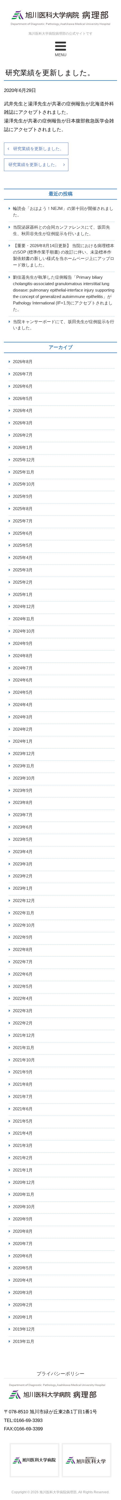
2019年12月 (24, 1329)
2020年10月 (24, 1206)
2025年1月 (23, 594)
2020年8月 (23, 1231)
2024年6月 (23, 680)
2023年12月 (24, 753)
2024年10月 (24, 631)
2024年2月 (23, 729)
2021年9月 (23, 1072)
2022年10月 (24, 925)
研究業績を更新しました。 (38, 148)
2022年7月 (23, 961)
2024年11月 (23, 618)
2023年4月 (23, 851)
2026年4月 (23, 410)
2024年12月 (24, 606)
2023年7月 (23, 814)
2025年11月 (23, 472)
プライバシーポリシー (60, 1373)
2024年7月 (23, 668)
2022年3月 (23, 1010)
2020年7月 (23, 1243)
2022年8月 (23, 949)
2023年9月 (23, 790)
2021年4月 (23, 1133)
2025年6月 (23, 533)
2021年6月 (23, 1108)
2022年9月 (23, 937)
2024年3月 (23, 716)
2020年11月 (23, 1194)
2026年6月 (23, 386)
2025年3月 (23, 569)
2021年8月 (23, 1084)
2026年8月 (23, 361)
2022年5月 (23, 986)
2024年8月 (23, 655)
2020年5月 (23, 1267)
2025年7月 (23, 521)
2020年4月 (23, 1280)
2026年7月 (23, 374)
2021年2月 (23, 1157)
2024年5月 (23, 692)
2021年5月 (23, 1121)
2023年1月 (23, 888)
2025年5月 (23, 545)
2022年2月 (23, 1023)
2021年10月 (24, 1059)
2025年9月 (23, 496)
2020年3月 (23, 1292)
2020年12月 (24, 1182)
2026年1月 (23, 447)
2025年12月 (24, 459)
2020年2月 (23, 1304)
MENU (60, 55)
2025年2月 (23, 582)
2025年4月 (23, 557)
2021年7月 (23, 1096)
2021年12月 (24, 1035)
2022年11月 (23, 912)
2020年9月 (23, 1219)
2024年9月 (23, 643)
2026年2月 (23, 435)
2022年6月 (23, 974)
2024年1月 (23, 741)
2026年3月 (23, 422)
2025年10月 (24, 484)
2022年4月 (23, 998)
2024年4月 (23, 704)
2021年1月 (23, 1170)
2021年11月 (23, 1047)
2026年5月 (23, 398)
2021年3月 (23, 1145)
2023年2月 (23, 876)
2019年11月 (23, 1341)
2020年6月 (23, 1255)
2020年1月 (23, 1317)
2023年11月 (23, 765)
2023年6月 (23, 827)
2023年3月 (23, 864)
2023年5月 (23, 839)
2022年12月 (24, 900)
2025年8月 (23, 508)
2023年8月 (23, 802)
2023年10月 (24, 778)
